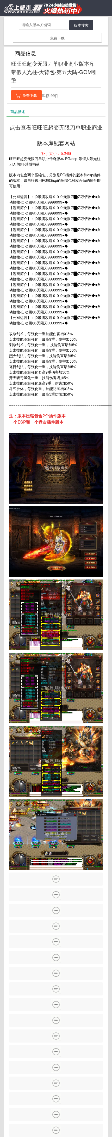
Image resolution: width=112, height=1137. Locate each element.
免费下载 (57, 38)
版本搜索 (81, 25)
